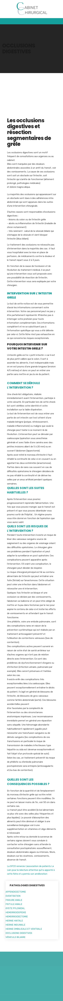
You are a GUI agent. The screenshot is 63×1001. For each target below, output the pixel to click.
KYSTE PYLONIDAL (15, 908)
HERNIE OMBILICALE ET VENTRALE (24, 929)
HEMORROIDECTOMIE (17, 916)
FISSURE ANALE (14, 900)
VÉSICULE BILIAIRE (15, 937)
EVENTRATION (13, 896)
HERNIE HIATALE (14, 920)
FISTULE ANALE (14, 904)
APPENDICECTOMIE (16, 891)
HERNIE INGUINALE (15, 925)
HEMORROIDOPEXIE (16, 912)
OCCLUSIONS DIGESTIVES (19, 933)
